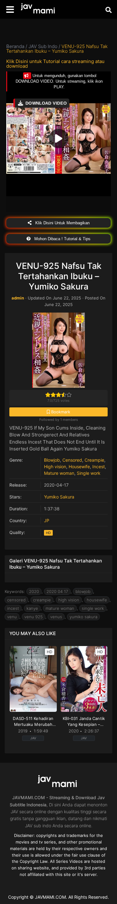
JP (46, 520)
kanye (32, 608)
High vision (55, 466)
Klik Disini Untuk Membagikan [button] (62, 223)
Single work (88, 473)
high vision (68, 599)
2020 (34, 591)
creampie (42, 599)
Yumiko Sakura (59, 496)
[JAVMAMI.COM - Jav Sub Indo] (39, 9)
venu (12, 616)
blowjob (83, 591)
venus (56, 616)
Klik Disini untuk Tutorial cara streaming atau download (55, 63)
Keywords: (15, 591)
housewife (97, 599)
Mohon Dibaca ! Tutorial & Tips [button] (61, 238)
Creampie (94, 460)
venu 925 (33, 616)
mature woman (60, 608)
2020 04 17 (57, 591)
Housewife (79, 466)
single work (93, 608)
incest (13, 608)
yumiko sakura (83, 616)
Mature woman (59, 473)
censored (16, 599)
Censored (72, 460)
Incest (98, 466)
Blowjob (52, 460)
